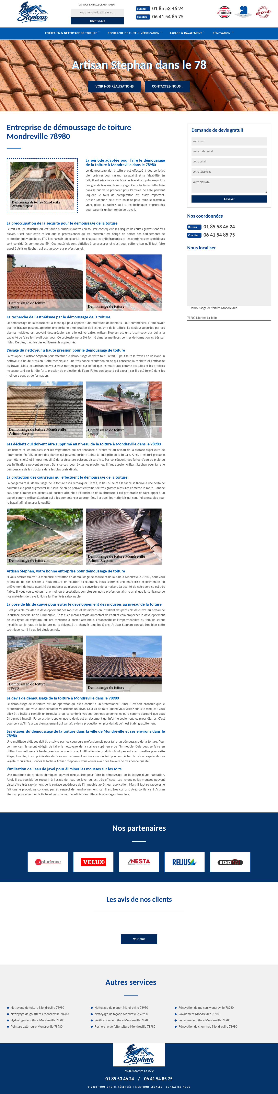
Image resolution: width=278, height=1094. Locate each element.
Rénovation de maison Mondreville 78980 (206, 1008)
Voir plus (139, 939)
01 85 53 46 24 (168, 9)
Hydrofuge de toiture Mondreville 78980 (37, 1020)
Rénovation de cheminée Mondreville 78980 (207, 1026)
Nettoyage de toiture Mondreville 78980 (37, 1008)
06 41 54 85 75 (168, 17)
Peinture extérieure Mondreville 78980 (36, 1026)
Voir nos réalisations (114, 87)
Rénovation (221, 33)
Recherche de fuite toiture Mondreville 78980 (125, 1026)
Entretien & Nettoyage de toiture (71, 33)
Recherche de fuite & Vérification (133, 33)
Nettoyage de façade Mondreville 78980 (121, 1014)
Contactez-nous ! (167, 87)
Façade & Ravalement (186, 33)
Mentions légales (148, 1087)
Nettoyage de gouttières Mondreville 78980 (40, 1014)
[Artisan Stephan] (33, 12)
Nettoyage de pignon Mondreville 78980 (121, 1008)
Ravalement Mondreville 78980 (199, 1014)
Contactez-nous (178, 1087)
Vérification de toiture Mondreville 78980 (122, 1020)
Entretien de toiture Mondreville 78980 (204, 1020)
